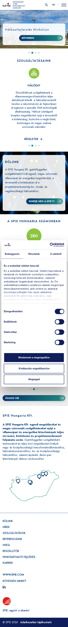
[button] (29, 53)
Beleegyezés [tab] (12, 253)
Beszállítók (11, 551)
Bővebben (28, 38)
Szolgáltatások (14, 533)
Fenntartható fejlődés (19, 557)
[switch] (59, 321)
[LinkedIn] (4, 587)
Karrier (8, 563)
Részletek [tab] (34, 253)
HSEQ (6, 545)
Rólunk (8, 521)
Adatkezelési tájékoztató (36, 622)
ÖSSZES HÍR (12, 398)
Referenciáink (12, 539)
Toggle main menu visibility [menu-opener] (63, 5)
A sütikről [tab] (55, 253)
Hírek (6, 527)
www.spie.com (13, 575)
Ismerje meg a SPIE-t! (42, 201)
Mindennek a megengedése (34, 357)
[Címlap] (7, 4)
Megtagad (34, 379)
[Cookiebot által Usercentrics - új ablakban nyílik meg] (49, 245)
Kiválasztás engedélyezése (34, 368)
